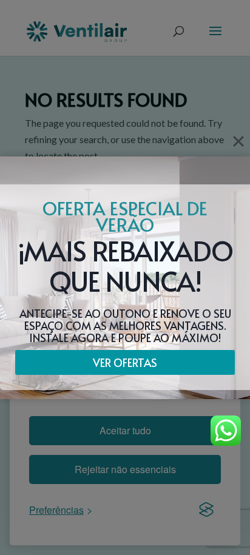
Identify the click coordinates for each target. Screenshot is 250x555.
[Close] (238, 141)
